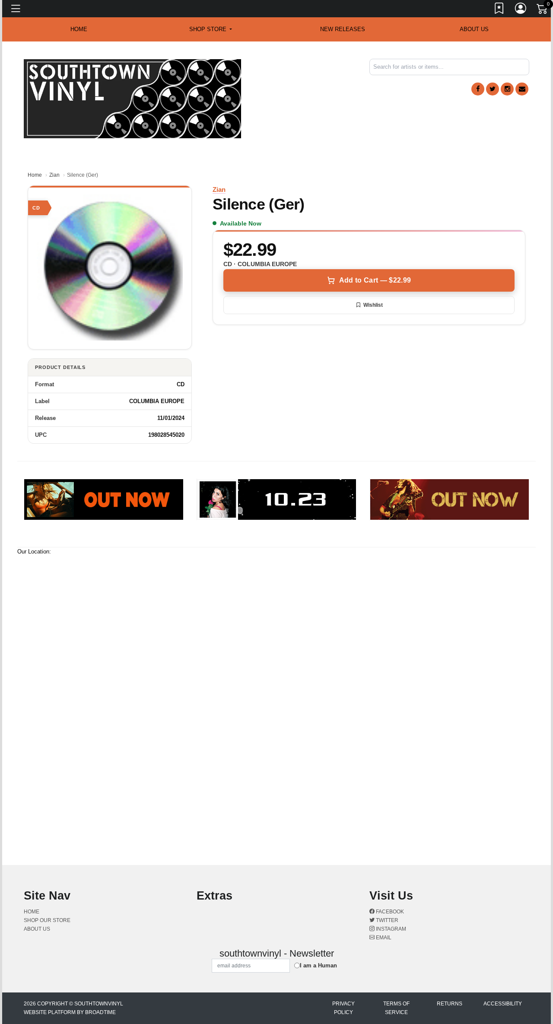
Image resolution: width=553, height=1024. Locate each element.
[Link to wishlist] (499, 9)
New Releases (342, 29)
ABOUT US (474, 29)
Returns (449, 1004)
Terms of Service (396, 1008)
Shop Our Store (47, 920)
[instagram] (507, 89)
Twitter (386, 920)
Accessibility (502, 1004)
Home (35, 175)
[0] (542, 10)
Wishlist (373, 305)
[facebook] (477, 89)
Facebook (389, 912)
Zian (54, 175)
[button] (210, 29)
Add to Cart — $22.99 (375, 280)
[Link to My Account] (521, 9)
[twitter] (492, 89)
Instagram (390, 929)
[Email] (522, 89)
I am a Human (318, 965)
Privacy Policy (343, 1008)
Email (383, 938)
